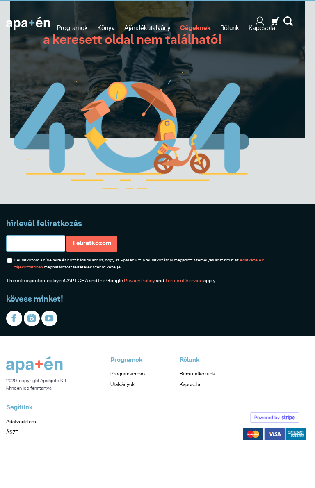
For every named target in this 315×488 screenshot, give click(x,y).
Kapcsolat (263, 28)
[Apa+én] (34, 372)
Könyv (106, 28)
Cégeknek (195, 28)
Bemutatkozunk (197, 374)
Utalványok (122, 384)
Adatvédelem (21, 422)
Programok (72, 28)
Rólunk (229, 28)
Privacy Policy (139, 281)
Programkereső (127, 374)
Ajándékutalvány (147, 28)
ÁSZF (12, 432)
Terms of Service (184, 281)
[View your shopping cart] (275, 24)
